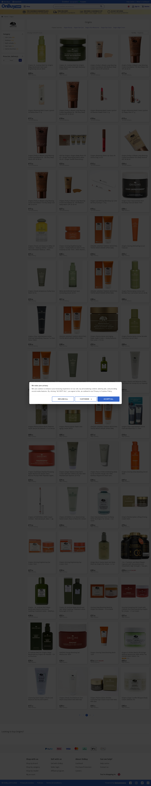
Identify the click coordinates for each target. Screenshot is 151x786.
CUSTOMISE (84, 399)
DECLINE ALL (63, 399)
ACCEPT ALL (108, 399)
